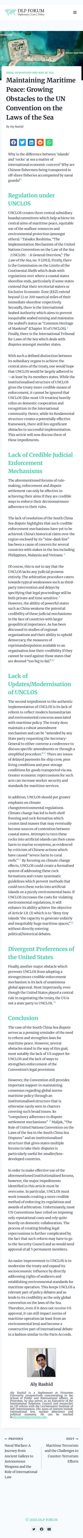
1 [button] (21, 179)
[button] (13, 142)
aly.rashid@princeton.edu (30, 1417)
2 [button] (21, 238)
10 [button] (53, 660)
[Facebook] (41, 1529)
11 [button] (44, 753)
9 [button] (59, 596)
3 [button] (67, 327)
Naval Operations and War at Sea (29, 72)
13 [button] (19, 859)
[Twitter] (34, 1529)
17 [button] (50, 1121)
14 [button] (72, 922)
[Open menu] (74, 12)
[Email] (49, 1529)
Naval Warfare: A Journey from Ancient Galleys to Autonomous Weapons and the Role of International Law (21, 1458)
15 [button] (54, 1002)
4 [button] (64, 553)
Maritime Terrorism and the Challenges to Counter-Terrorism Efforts (61, 1450)
